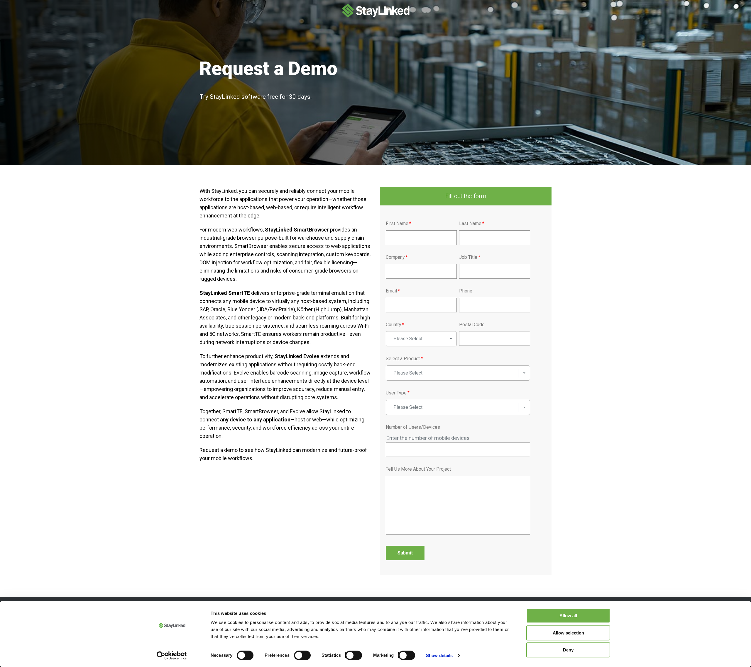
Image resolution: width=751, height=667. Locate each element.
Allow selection (568, 632)
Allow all (568, 615)
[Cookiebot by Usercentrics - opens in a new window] (171, 655)
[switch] (300, 655)
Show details (439, 655)
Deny (568, 649)
